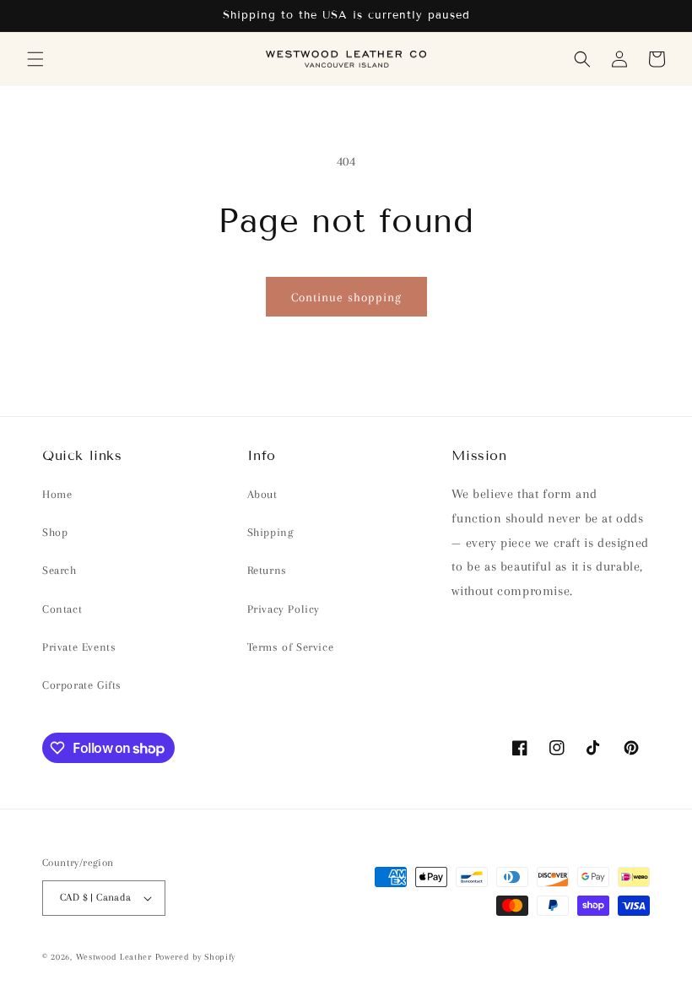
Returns (267, 570)
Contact (62, 609)
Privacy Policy (283, 609)
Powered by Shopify (195, 956)
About (262, 494)
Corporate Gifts (82, 685)
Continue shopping (346, 297)
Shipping (270, 532)
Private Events (79, 647)
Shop (55, 532)
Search (59, 570)
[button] (35, 59)
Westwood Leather (114, 956)
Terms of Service (290, 647)
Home (57, 494)
